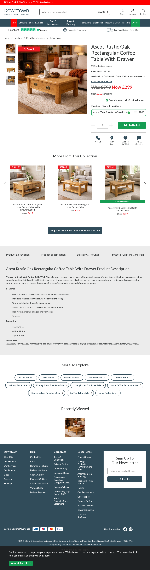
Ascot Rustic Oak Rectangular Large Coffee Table (75, 205)
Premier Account (85, 505)
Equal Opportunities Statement (61, 501)
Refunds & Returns (39, 466)
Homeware (85, 22)
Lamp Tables (48, 377)
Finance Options (85, 501)
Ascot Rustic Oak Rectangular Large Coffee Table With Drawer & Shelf (27, 207)
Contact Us (35, 457)
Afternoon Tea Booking (84, 475)
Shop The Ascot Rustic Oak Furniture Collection (75, 230)
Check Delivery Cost (101, 81)
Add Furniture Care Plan (118, 112)
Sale (14, 22)
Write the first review (101, 66)
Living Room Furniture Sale (87, 385)
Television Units (96, 377)
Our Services (10, 466)
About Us (8, 457)
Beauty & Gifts (112, 22)
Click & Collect (37, 474)
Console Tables (121, 377)
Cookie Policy (60, 468)
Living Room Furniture (35, 38)
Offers (135, 22)
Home (6, 38)
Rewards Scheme (85, 510)
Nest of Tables (71, 377)
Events (80, 488)
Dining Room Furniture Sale (50, 385)
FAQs (33, 461)
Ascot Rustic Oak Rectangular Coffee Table (122, 209)
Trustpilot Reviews (82, 515)
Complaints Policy (39, 483)
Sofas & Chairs (36, 22)
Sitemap (8, 483)
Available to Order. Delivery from (124, 76)
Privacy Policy (61, 464)
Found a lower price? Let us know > (127, 100)
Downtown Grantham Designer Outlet (62, 480)
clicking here (43, 555)
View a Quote (36, 488)
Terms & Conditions (59, 458)
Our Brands (9, 470)
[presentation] (5, 184)
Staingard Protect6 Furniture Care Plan (84, 465)
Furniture (22, 22)
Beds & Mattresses (53, 23)
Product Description (18, 254)
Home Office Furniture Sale (124, 385)
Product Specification (53, 254)
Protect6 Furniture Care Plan (127, 254)
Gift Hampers (84, 496)
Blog (6, 474)
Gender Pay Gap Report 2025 (62, 492)
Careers (8, 479)
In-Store (126, 22)
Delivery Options (38, 470)
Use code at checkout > (28, 2)
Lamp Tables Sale (107, 393)
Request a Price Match (85, 482)
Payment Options (38, 479)
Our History (10, 461)
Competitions (84, 457)
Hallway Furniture (17, 385)
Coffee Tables (55, 38)
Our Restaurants (85, 492)
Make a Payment (38, 492)
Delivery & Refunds (88, 254)
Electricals (98, 22)
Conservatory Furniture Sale (45, 393)
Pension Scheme (61, 487)
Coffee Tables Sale (79, 393)
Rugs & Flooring (70, 23)
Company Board (61, 473)
